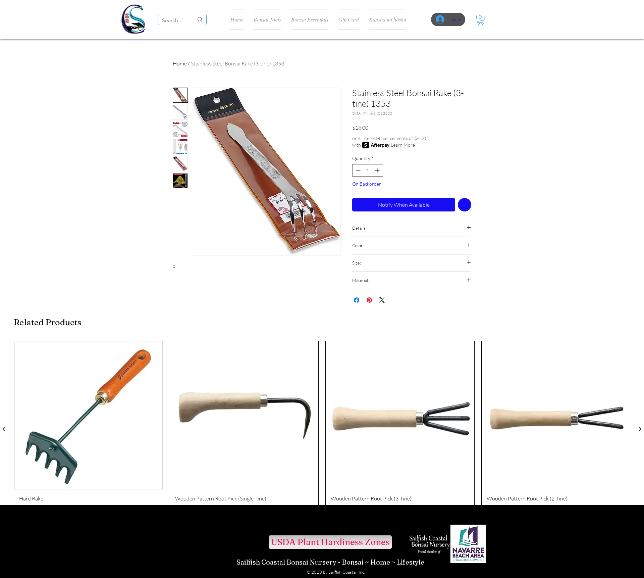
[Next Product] (640, 429)
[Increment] (378, 170)
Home (180, 63)
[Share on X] (382, 300)
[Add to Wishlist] (464, 204)
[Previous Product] (4, 429)
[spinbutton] (368, 170)
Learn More (403, 145)
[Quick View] (88, 415)
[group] (322, 429)
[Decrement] (357, 170)
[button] (480, 20)
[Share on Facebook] (357, 300)
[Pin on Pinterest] (369, 300)
